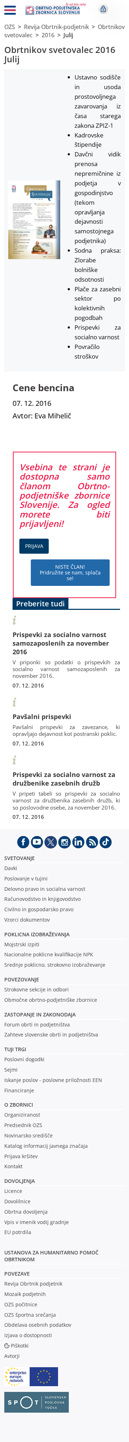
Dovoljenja (19, 1181)
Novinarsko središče (28, 1135)
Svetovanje (19, 858)
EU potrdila (17, 1232)
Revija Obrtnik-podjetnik (56, 27)
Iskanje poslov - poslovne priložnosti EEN (53, 1080)
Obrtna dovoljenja (26, 1211)
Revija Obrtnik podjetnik (33, 1283)
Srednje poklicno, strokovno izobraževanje (54, 964)
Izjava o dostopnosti (28, 1335)
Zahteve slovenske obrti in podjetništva (51, 1034)
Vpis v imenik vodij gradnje (36, 1222)
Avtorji (12, 1356)
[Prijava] (103, 9)
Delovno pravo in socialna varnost (44, 888)
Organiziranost (22, 1114)
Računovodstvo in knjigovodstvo (42, 898)
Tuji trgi (15, 1049)
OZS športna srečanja (30, 1314)
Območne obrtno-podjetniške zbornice (50, 999)
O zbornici (18, 1104)
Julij (68, 35)
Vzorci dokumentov (27, 919)
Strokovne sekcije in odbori (36, 989)
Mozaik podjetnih (25, 1294)
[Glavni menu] (10, 11)
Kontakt (13, 1166)
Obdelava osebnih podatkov (37, 1324)
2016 (48, 35)
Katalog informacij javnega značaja (46, 1145)
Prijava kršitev (21, 1156)
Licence (13, 1191)
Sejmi (11, 1069)
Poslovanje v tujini (26, 878)
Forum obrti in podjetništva (37, 1024)
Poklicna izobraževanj (35, 934)
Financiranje (19, 1090)
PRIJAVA (34, 546)
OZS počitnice (20, 1304)
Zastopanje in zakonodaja (40, 1014)
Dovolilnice (17, 1201)
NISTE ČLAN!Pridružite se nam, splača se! (70, 572)
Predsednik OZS (23, 1125)
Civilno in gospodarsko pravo (38, 909)
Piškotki (20, 1345)
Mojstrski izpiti (21, 944)
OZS (9, 27)
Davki (10, 868)
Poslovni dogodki (24, 1059)
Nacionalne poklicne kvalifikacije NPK (48, 954)
